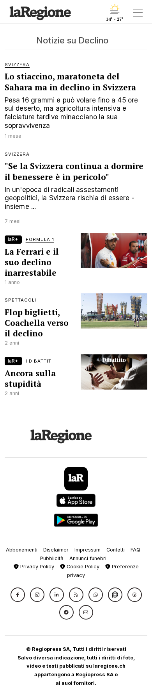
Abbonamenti (21, 550)
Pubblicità (52, 558)
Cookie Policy (82, 566)
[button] (18, 594)
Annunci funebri (87, 558)
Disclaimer (56, 550)
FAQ (135, 550)
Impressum (87, 550)
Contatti (115, 550)
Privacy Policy (36, 566)
